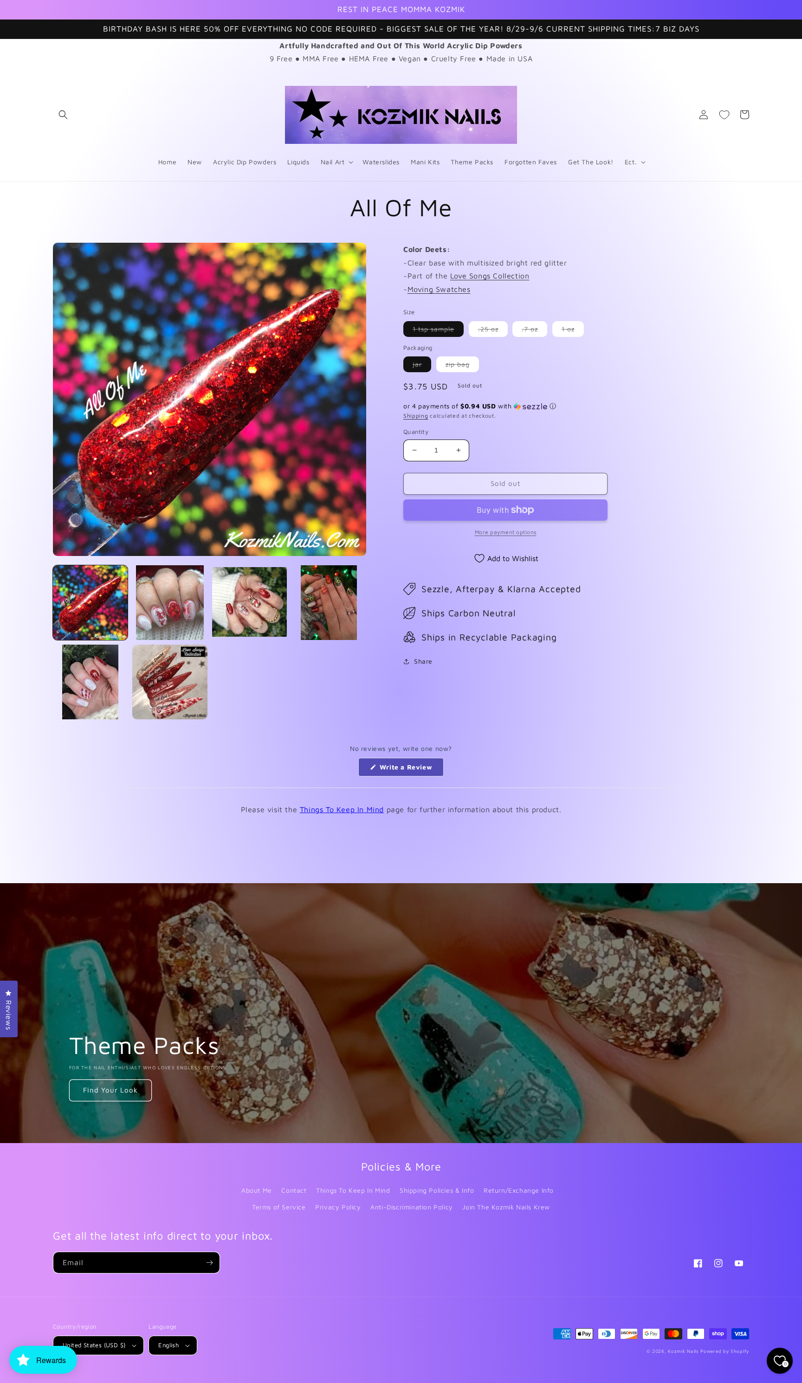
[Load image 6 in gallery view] (169, 682)
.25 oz (493, 330)
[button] (63, 114)
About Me (256, 1190)
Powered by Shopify (724, 1351)
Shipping (415, 415)
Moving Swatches (439, 289)
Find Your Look (110, 1090)
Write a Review (410, 769)
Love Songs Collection (490, 275)
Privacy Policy (338, 1207)
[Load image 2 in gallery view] (169, 602)
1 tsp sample (438, 330)
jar (422, 366)
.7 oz (534, 330)
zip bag (462, 366)
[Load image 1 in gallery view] (90, 602)
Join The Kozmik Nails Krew (506, 1207)
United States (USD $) (94, 1345)
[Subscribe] (209, 1262)
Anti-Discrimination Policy (411, 1207)
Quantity (415, 431)
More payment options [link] (506, 532)
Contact (293, 1190)
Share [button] (423, 661)
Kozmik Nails (683, 1351)
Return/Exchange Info (519, 1190)
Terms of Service (279, 1207)
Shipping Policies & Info (437, 1190)
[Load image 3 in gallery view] (249, 602)
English (168, 1345)
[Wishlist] (724, 114)
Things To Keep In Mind (342, 809)
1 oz (573, 330)
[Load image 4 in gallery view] (328, 602)
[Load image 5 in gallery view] (90, 682)
